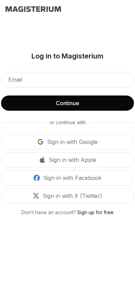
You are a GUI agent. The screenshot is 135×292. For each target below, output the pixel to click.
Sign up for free (95, 212)
